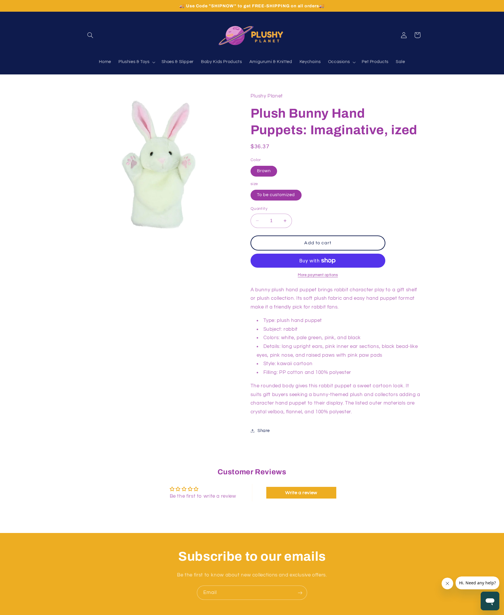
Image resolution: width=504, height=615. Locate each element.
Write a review (301, 492)
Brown (264, 171)
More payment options (318, 275)
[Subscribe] (300, 593)
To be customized (276, 195)
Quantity (259, 209)
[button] (90, 35)
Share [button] (264, 430)
